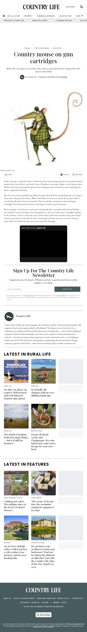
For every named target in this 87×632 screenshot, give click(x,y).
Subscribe (70, 7)
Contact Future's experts (24, 598)
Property (28, 16)
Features (64, 77)
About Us (7, 598)
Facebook (35, 602)
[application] (43, 243)
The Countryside (41, 48)
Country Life (31, 77)
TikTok (64, 602)
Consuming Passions (64, 20)
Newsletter (78, 174)
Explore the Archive (40, 20)
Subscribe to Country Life (14, 20)
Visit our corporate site (75, 624)
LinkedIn (56, 602)
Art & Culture (13, 16)
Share (10, 174)
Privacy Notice (61, 295)
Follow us (66, 174)
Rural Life (57, 48)
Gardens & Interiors (46, 16)
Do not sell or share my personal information (43, 606)
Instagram (24, 602)
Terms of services (29, 295)
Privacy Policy (63, 598)
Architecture (65, 16)
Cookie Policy (78, 598)
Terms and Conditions (46, 598)
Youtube (44, 602)
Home (27, 48)
